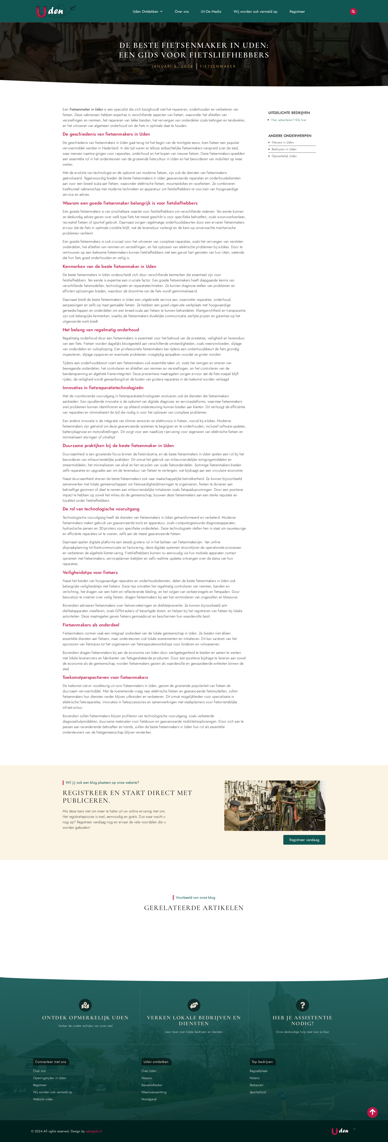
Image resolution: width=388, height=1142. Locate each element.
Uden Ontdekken (145, 11)
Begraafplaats (259, 1071)
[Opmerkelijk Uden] (85, 1005)
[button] (353, 11)
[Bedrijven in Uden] (194, 1005)
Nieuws (146, 1078)
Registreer (297, 11)
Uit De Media (211, 11)
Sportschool (258, 1092)
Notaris (254, 1078)
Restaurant (256, 1085)
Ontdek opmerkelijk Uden (85, 1017)
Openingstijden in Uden (49, 1078)
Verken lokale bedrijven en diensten (194, 1020)
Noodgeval (149, 1099)
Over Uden (149, 1071)
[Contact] (302, 1005)
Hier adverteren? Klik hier (288, 120)
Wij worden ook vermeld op (255, 11)
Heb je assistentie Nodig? (302, 1020)
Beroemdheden (151, 1085)
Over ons (182, 11)
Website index (43, 1099)
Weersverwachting (154, 1092)
